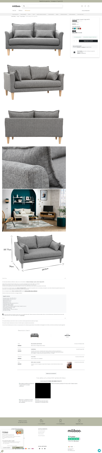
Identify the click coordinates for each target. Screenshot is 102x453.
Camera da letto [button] (51, 14)
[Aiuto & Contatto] (82, 6)
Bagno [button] (57, 14)
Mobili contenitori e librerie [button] (41, 14)
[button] (27, 391)
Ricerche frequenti (41, 435)
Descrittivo (4, 278)
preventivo (79, 47)
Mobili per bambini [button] (64, 14)
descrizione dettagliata (75, 22)
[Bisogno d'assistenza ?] (99, 450)
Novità (14, 10)
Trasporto (13, 435)
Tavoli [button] (34, 14)
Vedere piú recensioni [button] (51, 373)
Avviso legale (13, 432)
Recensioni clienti (41, 432)
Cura (3, 318)
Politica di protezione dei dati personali (18, 438)
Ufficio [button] (29, 14)
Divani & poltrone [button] (15, 14)
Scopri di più (22, 315)
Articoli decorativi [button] (81, 14)
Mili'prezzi (27, 10)
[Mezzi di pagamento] (24, 448)
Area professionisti (85, 10)
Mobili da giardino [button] (72, 14)
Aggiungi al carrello (88, 40)
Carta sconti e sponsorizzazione (16, 439)
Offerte (20, 10)
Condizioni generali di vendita (16, 436)
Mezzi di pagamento (14, 433)
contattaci (83, 47)
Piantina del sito (41, 433)
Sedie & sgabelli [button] (23, 14)
